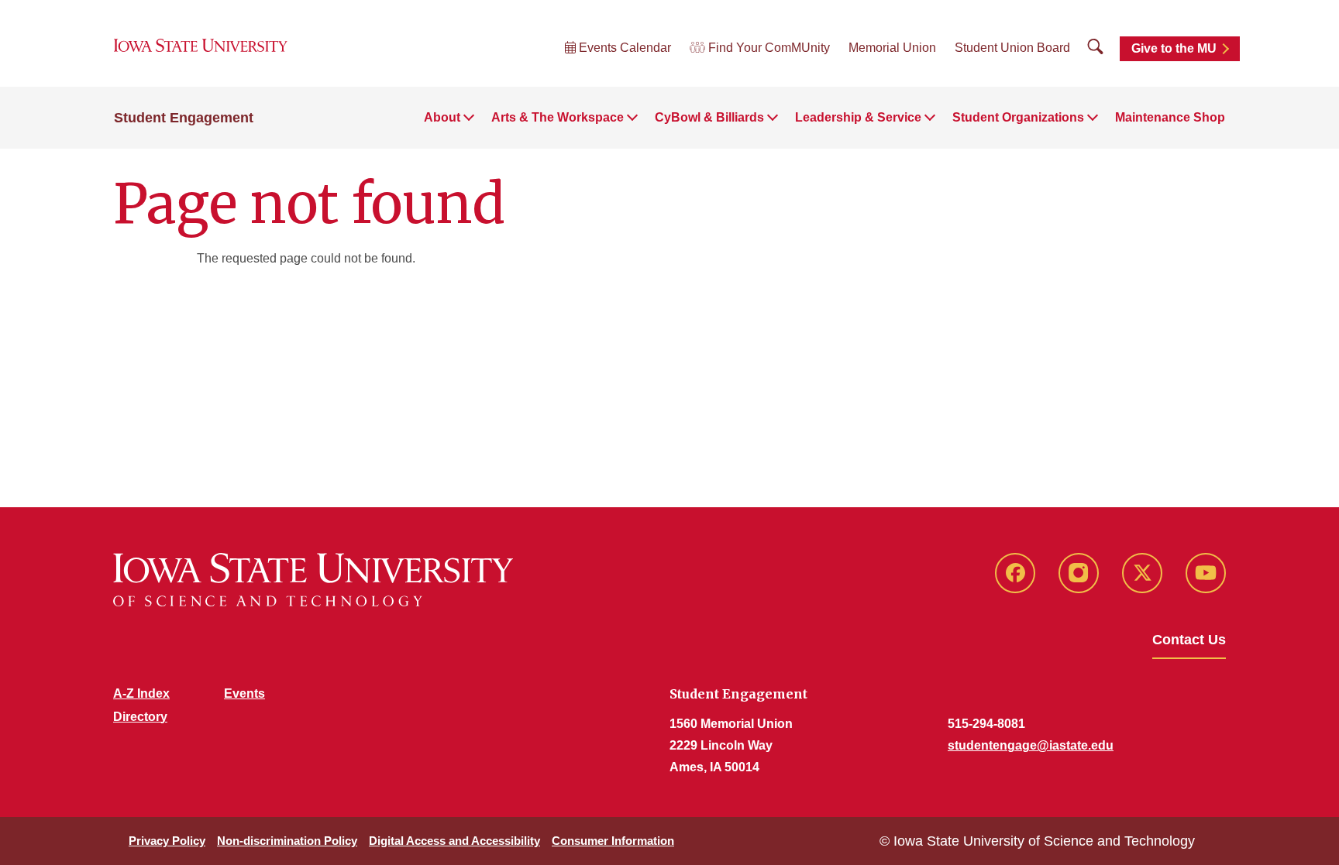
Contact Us (1189, 639)
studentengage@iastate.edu (1031, 745)
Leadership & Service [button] (858, 117)
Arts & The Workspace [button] (557, 117)
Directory (140, 716)
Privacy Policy (167, 840)
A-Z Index (141, 693)
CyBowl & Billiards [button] (709, 117)
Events (244, 693)
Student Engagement (183, 117)
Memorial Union (892, 47)
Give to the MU (1174, 48)
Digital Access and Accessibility (454, 840)
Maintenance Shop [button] (1170, 117)
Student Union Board (1012, 47)
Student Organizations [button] (1018, 117)
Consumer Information (613, 840)
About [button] (442, 117)
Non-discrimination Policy (287, 840)
